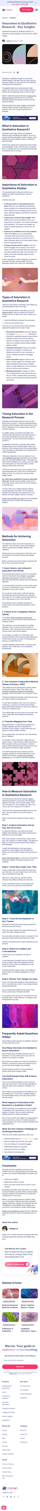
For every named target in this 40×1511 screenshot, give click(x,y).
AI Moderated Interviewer (6, 1387)
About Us (23, 1430)
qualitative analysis (27, 1139)
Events (4, 1442)
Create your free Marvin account (13, 498)
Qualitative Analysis (8, 1408)
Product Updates (8, 1454)
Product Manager (26, 1394)
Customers (23, 1442)
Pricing (22, 1438)
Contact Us (24, 1434)
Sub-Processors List (7, 1477)
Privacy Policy (13, 1373)
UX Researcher (25, 1386)
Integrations (6, 1420)
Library (4, 18)
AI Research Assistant (6, 1397)
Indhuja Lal (9, 41)
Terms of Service (8, 1464)
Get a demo (26, 10)
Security (5, 1446)
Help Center (6, 1450)
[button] (36, 9)
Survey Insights (7, 1416)
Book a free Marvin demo (10, 858)
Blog (3, 1438)
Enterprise (23, 1398)
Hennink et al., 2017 (21, 334)
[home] (7, 9)
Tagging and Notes (8, 1412)
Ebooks (4, 1434)
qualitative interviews (13, 458)
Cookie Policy (6, 1472)
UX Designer (24, 1390)
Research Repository (6, 1403)
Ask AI (4, 1392)
